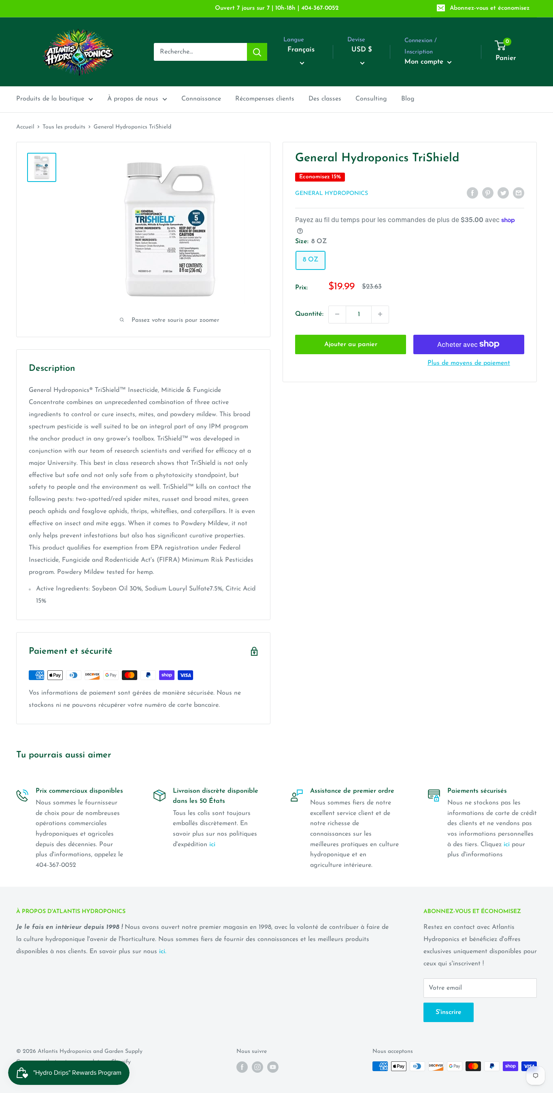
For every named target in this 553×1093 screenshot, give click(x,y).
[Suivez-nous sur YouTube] (273, 1067)
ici (212, 844)
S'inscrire (449, 1012)
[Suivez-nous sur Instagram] (257, 1067)
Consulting (371, 99)
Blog (408, 99)
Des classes (324, 99)
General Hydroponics (331, 193)
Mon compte (424, 61)
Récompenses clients (264, 99)
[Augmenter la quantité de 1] (380, 314)
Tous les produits (64, 127)
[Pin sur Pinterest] (487, 193)
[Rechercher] (257, 52)
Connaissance (201, 99)
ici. (162, 951)
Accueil (25, 127)
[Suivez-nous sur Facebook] (242, 1067)
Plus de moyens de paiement (469, 362)
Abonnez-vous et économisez (490, 8)
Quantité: (309, 314)
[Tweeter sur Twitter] (503, 193)
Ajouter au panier (350, 344)
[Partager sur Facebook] (472, 193)
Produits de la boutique (50, 99)
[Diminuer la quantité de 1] (337, 314)
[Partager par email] (518, 193)
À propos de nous (132, 99)
